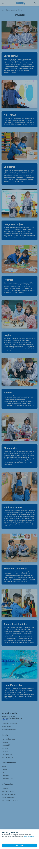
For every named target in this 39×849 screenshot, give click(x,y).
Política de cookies (28, 836)
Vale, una (19, 845)
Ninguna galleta (19, 841)
